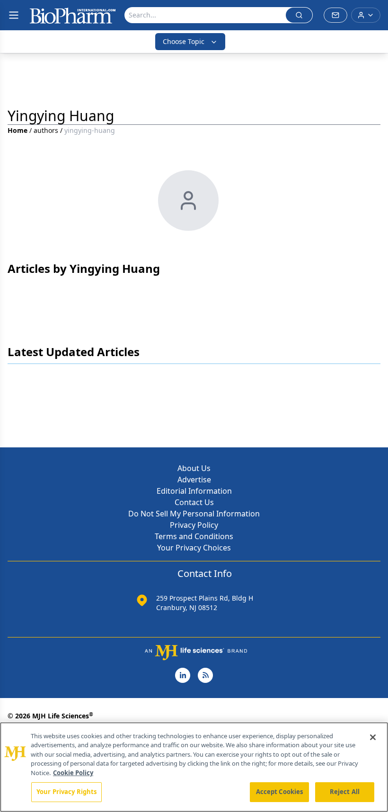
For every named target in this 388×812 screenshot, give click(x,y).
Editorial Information (194, 491)
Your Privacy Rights (66, 791)
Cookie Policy (73, 772)
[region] (194, 767)
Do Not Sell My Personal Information (194, 513)
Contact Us (194, 502)
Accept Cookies (279, 791)
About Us (194, 468)
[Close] (372, 737)
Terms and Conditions (194, 536)
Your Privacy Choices (194, 547)
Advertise (194, 479)
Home (17, 130)
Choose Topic (183, 41)
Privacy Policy (194, 525)
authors (46, 130)
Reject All (345, 791)
